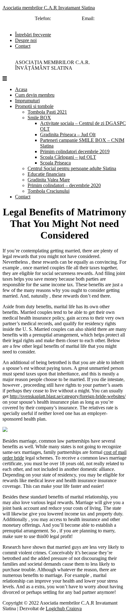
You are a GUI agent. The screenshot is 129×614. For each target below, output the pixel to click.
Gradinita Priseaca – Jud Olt (67, 134)
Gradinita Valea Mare (49, 179)
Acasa (21, 89)
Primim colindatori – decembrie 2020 (64, 185)
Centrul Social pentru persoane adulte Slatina (72, 168)
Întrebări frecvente (33, 34)
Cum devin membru (34, 95)
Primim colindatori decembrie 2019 (75, 151)
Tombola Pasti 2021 (47, 112)
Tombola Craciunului (49, 191)
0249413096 (64, 18)
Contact (22, 46)
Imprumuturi (27, 100)
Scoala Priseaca (55, 162)
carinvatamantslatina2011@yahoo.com (58, 24)
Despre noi (26, 40)
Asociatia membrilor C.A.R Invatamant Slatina (49, 7)
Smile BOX (39, 117)
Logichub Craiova (64, 608)
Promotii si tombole (34, 106)
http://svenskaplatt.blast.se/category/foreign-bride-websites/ (68, 396)
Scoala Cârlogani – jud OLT (68, 157)
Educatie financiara (46, 174)
